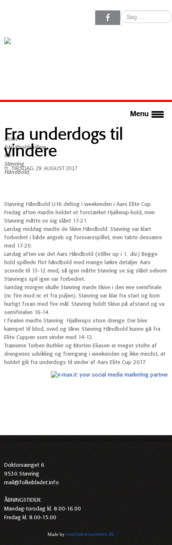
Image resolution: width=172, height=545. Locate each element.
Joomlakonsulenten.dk (90, 534)
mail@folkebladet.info (31, 483)
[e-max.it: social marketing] (109, 375)
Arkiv (162, 534)
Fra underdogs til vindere (63, 143)
